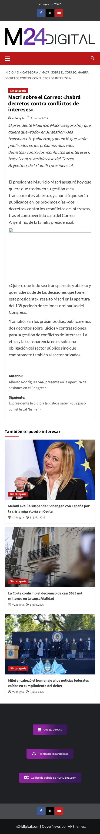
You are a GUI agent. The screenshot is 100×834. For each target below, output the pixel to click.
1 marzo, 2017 (39, 118)
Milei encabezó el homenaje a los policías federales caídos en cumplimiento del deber (48, 683)
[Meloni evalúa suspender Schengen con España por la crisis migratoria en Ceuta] (50, 470)
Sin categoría (18, 91)
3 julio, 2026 (37, 605)
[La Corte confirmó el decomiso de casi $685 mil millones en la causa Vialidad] (50, 557)
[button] (9, 58)
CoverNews (51, 826)
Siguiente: (47, 403)
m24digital (18, 118)
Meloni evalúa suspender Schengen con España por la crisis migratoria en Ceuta (49, 509)
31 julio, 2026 (37, 518)
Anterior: (48, 382)
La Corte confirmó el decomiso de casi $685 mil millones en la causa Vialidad (45, 596)
